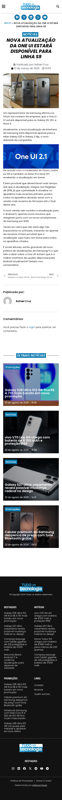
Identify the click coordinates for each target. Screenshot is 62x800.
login (32, 327)
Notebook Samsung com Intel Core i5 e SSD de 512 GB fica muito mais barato (15, 714)
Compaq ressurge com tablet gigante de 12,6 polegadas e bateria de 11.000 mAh (15, 644)
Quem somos (42, 694)
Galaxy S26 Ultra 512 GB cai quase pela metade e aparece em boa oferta (15, 727)
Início (7, 23)
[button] (57, 6)
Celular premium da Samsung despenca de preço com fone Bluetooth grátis (15, 701)
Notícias (30, 34)
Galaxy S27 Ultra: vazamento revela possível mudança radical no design (15, 630)
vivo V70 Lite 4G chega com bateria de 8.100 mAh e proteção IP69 (45, 617)
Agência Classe (39, 785)
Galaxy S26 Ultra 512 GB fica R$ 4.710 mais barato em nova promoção (15, 617)
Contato (39, 685)
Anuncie (38, 689)
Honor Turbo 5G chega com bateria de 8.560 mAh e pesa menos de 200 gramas (45, 644)
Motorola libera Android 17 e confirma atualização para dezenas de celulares (14, 661)
